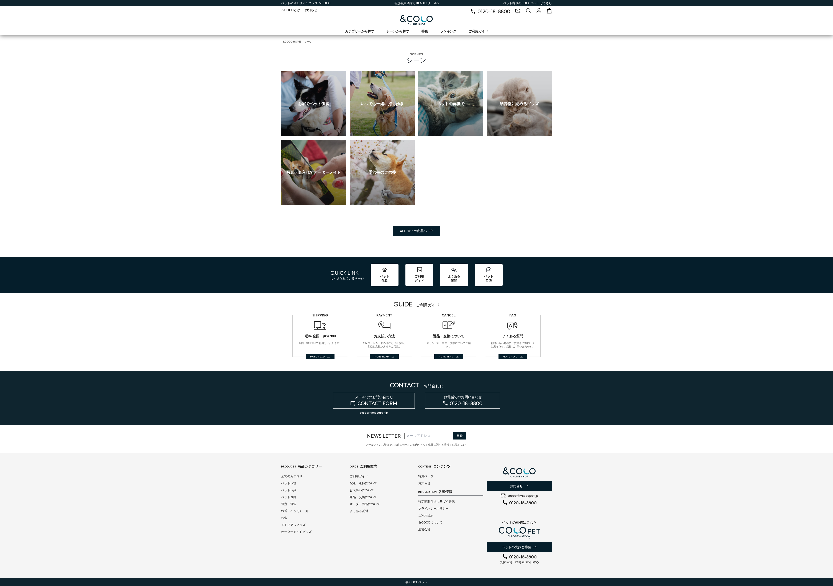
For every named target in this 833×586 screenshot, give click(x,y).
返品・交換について (363, 497)
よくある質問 (359, 511)
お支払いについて (362, 490)
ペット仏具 (288, 490)
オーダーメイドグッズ (296, 531)
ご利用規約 (425, 515)
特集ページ (425, 476)
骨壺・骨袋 (288, 504)
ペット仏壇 (288, 483)
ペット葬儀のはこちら (527, 3)
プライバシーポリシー (433, 508)
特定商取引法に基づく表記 (436, 501)
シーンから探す (398, 31)
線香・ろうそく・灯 (294, 511)
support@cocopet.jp (374, 413)
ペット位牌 (288, 497)
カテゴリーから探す (359, 31)
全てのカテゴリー (293, 476)
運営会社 (424, 529)
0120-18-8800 (493, 11)
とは (290, 10)
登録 (460, 436)
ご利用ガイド (478, 31)
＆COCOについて (430, 522)
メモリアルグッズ (293, 525)
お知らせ (311, 10)
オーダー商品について (365, 504)
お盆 (284, 518)
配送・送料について (363, 483)
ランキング (448, 31)
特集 (424, 31)
